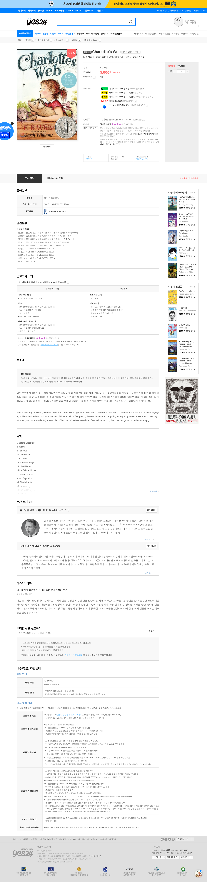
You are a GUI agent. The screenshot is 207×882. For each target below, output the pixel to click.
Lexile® (31, 249)
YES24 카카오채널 (162, 839)
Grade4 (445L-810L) (45, 252)
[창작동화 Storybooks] (69, 233)
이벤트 (53, 33)
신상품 (45, 33)
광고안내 (85, 839)
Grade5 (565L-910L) (45, 255)
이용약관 (34, 839)
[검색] (130, 21)
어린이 (75, 40)
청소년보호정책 (61, 839)
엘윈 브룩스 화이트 (34, 510)
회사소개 (16, 839)
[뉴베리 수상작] (66, 236)
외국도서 (21, 249)
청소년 (54, 242)
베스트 (38, 33)
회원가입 (166, 11)
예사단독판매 (151, 33)
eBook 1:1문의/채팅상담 (181, 853)
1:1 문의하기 (158, 857)
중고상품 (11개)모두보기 (116, 157)
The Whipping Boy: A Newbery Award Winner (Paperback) (187, 266)
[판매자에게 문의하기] (147, 134)
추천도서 (185, 33)
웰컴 (20, 40)
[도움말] (94, 77)
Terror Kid (183, 308)
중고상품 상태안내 (88, 120)
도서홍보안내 (75, 839)
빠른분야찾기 (25, 33)
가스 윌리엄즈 (34, 546)
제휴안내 (94, 839)
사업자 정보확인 (94, 856)
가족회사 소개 (185, 839)
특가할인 (175, 33)
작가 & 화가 (57, 239)
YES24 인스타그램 (173, 839)
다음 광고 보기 (197, 26)
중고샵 (28, 40)
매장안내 (69, 33)
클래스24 (105, 33)
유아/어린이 (60, 40)
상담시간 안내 (186, 857)
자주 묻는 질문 (172, 857)
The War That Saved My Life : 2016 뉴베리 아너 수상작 (187, 199)
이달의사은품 (164, 33)
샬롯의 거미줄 (138, 57)
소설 (52, 245)
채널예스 (80, 33)
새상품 (87, 157)
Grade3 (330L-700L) (45, 249)
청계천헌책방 (105, 124)
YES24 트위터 (169, 839)
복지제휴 (103, 839)
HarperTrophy (100, 57)
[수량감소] (175, 71)
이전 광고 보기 (195, 26)
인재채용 (25, 839)
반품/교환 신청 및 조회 (65, 715)
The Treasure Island (187, 291)
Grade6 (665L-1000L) (46, 258)
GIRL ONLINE (184, 325)
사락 (88, 33)
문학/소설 (44, 245)
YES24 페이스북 (165, 839)
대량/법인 (194, 33)
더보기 (192, 192)
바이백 (60, 33)
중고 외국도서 (43, 40)
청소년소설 (64, 242)
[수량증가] (187, 71)
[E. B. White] (68, 239)
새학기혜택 (139, 33)
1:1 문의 (78, 715)
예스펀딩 (95, 33)
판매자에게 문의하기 (74, 655)
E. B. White (87, 57)
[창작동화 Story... (91, 40)
